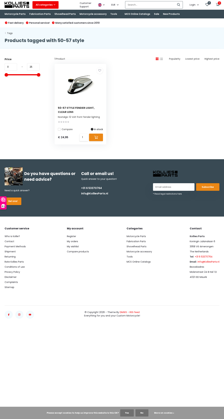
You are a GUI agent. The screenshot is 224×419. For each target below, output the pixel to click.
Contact (9, 241)
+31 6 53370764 (91, 188)
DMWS (123, 312)
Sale (156, 14)
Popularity (174, 58)
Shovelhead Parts (65, 14)
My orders (72, 241)
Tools (113, 14)
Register (71, 236)
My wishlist (73, 246)
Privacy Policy (12, 272)
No (141, 412)
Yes (127, 412)
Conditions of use (15, 266)
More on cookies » (164, 412)
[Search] (179, 5)
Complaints (11, 282)
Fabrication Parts (40, 14)
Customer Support (85, 4)
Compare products (78, 251)
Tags (10, 33)
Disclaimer (11, 277)
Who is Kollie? (12, 236)
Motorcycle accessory (93, 14)
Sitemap (9, 287)
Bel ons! (13, 201)
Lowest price (192, 58)
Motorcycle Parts (15, 14)
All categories (44, 4)
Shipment (10, 251)
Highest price (211, 58)
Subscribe (208, 187)
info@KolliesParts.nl (94, 193)
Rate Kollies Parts (14, 261)
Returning (10, 256)
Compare (67, 129)
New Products (171, 14)
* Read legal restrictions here (167, 193)
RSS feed (135, 312)
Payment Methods (15, 246)
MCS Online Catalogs (137, 14)
